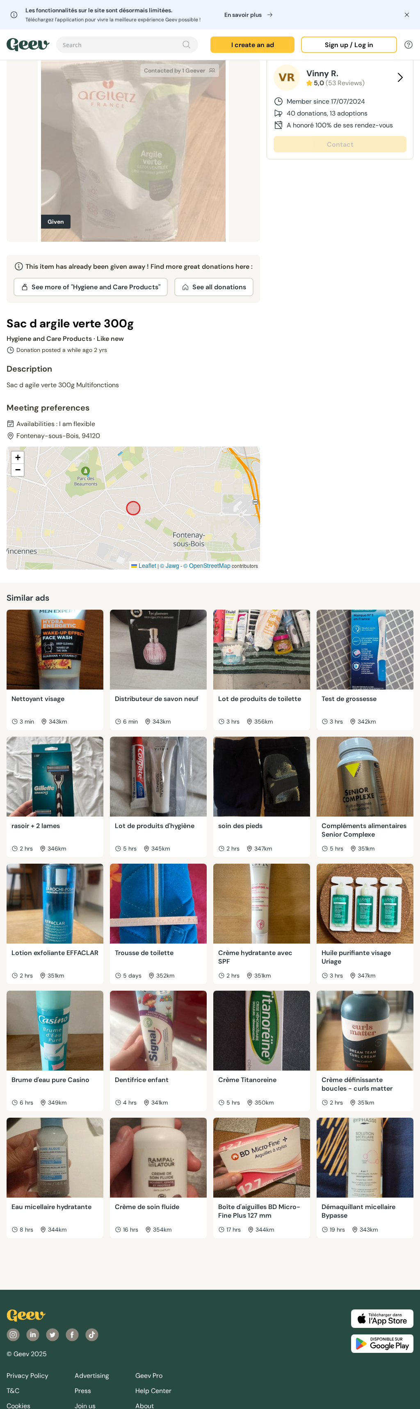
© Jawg (169, 565)
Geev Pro (148, 1375)
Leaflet (146, 565)
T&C (13, 1390)
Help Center (153, 1390)
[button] (17, 458)
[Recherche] (187, 44)
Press (83, 1390)
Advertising (92, 1375)
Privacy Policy (27, 1375)
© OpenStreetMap (207, 565)
